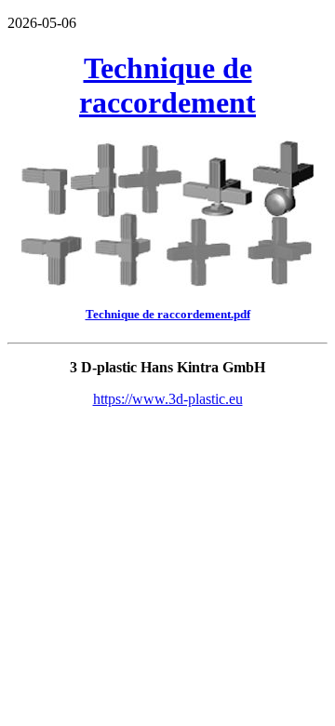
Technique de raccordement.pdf (168, 314)
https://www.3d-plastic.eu (168, 399)
